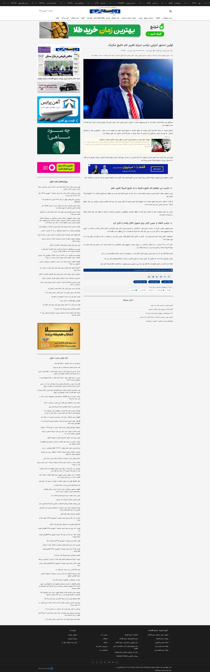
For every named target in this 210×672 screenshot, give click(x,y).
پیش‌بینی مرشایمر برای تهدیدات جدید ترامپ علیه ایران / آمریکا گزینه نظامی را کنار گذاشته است (59, 614)
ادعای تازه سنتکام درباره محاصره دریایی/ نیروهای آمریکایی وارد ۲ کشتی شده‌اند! (60, 314)
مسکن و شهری (148, 18)
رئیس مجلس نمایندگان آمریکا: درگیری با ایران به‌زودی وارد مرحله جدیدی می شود (60, 283)
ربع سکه (203, 3)
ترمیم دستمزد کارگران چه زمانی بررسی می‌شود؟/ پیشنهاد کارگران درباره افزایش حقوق (60, 575)
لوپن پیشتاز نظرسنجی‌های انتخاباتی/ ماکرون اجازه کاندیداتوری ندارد (59, 504)
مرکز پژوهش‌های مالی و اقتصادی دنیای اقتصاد (125, 647)
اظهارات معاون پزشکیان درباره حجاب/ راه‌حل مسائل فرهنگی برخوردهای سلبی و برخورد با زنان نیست (62, 490)
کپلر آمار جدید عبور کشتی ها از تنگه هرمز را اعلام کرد (64, 289)
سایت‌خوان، (164, 270)
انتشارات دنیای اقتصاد (131, 635)
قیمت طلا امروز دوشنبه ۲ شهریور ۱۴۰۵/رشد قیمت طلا (63, 541)
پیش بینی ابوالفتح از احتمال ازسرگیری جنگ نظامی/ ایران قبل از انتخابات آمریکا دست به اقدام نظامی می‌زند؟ (60, 250)
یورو (181, 3)
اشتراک (105, 643)
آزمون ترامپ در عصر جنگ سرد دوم (162, 305)
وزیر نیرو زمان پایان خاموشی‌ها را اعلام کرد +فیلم (65, 245)
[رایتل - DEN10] (58, 167)
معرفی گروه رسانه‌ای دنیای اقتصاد (158, 635)
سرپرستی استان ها (101, 646)
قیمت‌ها (89, 18)
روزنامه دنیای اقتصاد (162, 639)
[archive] (93, 662)
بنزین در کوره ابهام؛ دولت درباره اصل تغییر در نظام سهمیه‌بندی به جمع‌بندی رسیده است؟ (59, 379)
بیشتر (57, 18)
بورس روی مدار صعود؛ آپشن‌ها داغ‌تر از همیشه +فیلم (63, 438)
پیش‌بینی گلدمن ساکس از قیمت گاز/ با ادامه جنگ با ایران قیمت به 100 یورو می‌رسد (59, 604)
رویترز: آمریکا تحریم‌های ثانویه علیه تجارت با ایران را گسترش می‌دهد (59, 559)
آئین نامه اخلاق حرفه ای (69, 643)
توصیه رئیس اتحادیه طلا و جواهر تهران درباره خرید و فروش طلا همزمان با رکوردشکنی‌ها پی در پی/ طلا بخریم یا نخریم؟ (60, 593)
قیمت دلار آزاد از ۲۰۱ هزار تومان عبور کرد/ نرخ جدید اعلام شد (61, 305)
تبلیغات (105, 639)
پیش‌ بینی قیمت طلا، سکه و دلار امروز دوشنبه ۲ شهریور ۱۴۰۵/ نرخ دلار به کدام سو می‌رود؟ (59, 194)
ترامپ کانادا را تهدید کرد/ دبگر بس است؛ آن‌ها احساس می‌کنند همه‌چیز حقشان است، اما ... (61, 432)
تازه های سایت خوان (59, 358)
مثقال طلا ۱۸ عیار (33, 3)
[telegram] (153, 277)
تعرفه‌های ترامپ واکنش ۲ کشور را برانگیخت (159, 321)
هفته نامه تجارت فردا (161, 646)
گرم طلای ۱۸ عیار (61, 3)
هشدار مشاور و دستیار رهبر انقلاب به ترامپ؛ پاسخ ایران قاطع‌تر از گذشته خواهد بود (60, 443)
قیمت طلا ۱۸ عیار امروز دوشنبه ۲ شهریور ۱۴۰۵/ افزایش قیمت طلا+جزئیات (61, 550)
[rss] (105, 662)
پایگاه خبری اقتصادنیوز (161, 650)
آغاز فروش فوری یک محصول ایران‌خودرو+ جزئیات (65, 524)
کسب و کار (65, 18)
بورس (140, 18)
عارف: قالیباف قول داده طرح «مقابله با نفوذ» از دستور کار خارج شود (59, 481)
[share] (101, 662)
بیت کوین (136, 3)
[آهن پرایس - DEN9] (58, 109)
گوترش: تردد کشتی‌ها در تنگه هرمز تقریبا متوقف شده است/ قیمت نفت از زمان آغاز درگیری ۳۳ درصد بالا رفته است (59, 470)
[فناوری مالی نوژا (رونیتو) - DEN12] (58, 336)
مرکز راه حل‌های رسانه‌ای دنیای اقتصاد (126, 652)
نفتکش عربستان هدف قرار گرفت (70, 514)
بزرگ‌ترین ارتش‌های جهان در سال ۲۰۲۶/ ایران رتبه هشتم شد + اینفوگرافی (60, 200)
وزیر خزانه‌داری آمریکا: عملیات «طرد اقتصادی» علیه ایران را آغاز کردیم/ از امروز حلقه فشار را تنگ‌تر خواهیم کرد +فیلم (58, 391)
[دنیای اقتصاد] (105, 11)
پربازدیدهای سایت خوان (59, 181)
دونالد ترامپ (167, 282)
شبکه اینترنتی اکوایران (161, 643)
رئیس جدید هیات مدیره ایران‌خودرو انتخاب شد (65, 496)
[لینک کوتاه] (169, 277)
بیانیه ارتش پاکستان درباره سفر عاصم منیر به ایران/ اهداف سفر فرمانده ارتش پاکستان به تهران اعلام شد (61, 207)
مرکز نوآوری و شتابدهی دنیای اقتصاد (126, 643)
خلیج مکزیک (154, 282)
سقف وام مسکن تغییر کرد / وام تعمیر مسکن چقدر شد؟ (62, 293)
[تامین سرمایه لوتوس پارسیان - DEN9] (58, 140)
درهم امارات (159, 3)
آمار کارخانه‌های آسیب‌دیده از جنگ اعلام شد (67, 485)
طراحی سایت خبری (45, 668)
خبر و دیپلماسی (167, 18)
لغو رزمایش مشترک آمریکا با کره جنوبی (68, 500)
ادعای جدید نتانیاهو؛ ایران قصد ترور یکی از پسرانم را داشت (62, 403)
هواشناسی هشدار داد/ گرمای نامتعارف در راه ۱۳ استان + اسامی (60, 231)
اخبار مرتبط (128, 300)
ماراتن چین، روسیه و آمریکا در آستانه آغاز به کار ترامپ (156, 317)
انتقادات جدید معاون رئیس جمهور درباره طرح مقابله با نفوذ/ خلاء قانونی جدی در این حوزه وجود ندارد (59, 476)
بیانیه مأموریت (72, 639)
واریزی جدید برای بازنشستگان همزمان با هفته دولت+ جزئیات (61, 545)
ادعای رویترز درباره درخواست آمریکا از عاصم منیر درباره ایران (61, 458)
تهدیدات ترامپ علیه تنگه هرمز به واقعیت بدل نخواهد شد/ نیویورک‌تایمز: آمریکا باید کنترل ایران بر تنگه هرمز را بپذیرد (62, 412)
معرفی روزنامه (72, 635)
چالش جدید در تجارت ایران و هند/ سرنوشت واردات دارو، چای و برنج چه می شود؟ (58, 463)
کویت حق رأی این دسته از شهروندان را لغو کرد (65, 297)
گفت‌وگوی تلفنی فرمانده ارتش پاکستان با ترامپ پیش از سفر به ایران (59, 235)
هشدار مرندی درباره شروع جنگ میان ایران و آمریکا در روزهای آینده (59, 227)
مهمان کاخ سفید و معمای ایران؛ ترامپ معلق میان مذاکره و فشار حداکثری (124, 139)
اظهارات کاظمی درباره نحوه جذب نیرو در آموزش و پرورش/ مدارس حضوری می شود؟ (59, 263)
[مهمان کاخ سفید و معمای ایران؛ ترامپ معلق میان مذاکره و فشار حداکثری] (161, 145)
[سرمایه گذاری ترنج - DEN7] (105, 30)
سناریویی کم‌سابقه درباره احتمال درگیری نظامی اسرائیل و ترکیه (61, 278)
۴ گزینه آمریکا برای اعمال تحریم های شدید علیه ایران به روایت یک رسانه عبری (60, 269)
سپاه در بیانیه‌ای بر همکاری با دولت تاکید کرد (66, 580)
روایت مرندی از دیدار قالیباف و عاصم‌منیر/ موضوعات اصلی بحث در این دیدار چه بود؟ (59, 397)
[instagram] (116, 662)
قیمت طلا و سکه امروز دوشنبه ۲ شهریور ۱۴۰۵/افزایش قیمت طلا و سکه (59, 564)
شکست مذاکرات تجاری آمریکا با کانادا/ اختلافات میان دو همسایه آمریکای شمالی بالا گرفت (60, 453)
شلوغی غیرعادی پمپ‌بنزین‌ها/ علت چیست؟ (67, 309)
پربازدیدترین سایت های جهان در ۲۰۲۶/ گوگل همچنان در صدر (61, 448)
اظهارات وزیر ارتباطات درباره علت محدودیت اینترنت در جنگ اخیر (60, 417)
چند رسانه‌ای (75, 18)
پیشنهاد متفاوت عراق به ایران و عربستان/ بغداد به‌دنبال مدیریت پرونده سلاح (60, 240)
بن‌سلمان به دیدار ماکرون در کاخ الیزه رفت (67, 363)
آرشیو (83, 18)
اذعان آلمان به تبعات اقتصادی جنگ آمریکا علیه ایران (64, 407)
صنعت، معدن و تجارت (128, 18)
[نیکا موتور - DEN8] (58, 87)
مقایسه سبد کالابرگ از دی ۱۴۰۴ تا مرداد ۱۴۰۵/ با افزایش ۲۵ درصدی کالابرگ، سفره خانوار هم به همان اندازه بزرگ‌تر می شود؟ (59, 256)
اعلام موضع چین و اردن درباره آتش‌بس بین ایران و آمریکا (62, 599)
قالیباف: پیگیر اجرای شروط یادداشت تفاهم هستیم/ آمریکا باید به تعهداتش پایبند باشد (60, 422)
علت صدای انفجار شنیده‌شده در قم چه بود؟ (66, 367)
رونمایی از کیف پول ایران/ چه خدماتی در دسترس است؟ (62, 609)
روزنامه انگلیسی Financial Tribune (127, 656)
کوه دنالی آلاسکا (140, 282)
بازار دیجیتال (115, 18)
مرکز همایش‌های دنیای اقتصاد (128, 639)
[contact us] (97, 662)
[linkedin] (157, 277)
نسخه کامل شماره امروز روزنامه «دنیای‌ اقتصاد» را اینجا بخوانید (59, 79)
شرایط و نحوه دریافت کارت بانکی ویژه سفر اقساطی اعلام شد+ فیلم (59, 274)
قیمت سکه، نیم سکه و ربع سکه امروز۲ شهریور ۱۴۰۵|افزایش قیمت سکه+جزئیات (59, 536)
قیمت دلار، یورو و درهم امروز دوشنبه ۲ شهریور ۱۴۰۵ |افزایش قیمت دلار (59, 529)
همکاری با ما (103, 650)
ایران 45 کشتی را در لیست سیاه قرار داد (67, 570)
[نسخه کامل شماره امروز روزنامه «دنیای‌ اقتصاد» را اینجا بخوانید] (58, 60)
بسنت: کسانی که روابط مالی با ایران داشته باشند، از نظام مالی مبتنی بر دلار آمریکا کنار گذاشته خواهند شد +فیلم (59, 372)
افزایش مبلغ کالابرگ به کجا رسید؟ (70, 301)
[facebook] (165, 277)
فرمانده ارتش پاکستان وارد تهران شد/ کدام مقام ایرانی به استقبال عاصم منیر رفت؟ (60, 213)
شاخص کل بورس (112, 3)
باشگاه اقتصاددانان (99, 18)
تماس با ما (104, 635)
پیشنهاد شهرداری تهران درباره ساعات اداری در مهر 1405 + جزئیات (60, 427)
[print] (149, 277)
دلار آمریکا (85, 3)
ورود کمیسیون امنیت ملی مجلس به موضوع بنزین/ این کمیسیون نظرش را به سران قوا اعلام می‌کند (59, 509)
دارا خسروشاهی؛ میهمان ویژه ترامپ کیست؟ (159, 313)
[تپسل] (89, 165)
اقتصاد (157, 18)
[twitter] (161, 277)
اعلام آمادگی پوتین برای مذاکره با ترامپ (160, 309)
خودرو (108, 18)
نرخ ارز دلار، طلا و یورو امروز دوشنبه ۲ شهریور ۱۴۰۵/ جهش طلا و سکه (59, 519)
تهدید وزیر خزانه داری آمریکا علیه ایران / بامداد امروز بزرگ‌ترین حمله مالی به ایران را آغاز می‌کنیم (59, 188)
